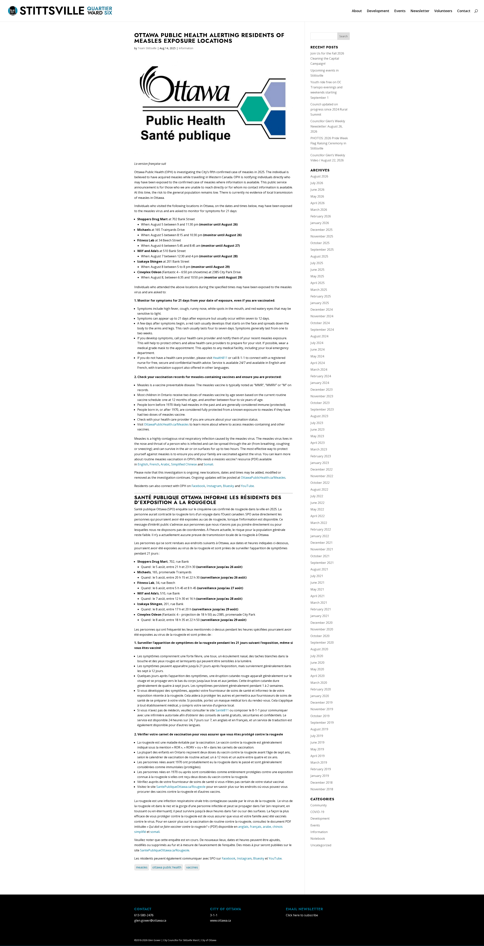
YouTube (247, 486)
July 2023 (316, 423)
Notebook (317, 838)
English (143, 464)
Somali (208, 464)
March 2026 (318, 210)
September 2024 (322, 330)
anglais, (244, 827)
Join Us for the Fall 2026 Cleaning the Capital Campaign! (327, 58)
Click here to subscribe (302, 915)
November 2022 (321, 476)
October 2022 (320, 483)
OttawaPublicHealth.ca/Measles (166, 424)
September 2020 (322, 642)
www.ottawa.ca (220, 920)
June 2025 (317, 270)
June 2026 (317, 189)
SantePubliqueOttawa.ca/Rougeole (181, 787)
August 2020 (319, 649)
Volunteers (443, 11)
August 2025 (319, 256)
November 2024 (321, 316)
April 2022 (317, 516)
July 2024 (316, 343)
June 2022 (317, 503)
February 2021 (320, 609)
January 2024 (319, 383)
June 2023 (317, 429)
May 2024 (317, 356)
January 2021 (319, 616)
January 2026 (319, 223)
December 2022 (321, 469)
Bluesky (228, 486)
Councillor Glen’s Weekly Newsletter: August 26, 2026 (327, 126)
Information (186, 48)
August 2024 (319, 336)
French (154, 464)
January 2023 (319, 463)
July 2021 (316, 576)
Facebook (198, 486)
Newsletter (419, 11)
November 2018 (321, 789)
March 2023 (318, 449)
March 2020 (318, 683)
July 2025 (316, 263)
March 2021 (318, 603)
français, (256, 827)
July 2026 (316, 183)
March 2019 (318, 762)
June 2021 (317, 582)
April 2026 (317, 203)
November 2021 (321, 549)
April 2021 (317, 596)
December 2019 (321, 702)
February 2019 (320, 769)
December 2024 (321, 309)
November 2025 (321, 236)
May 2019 (317, 749)
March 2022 (318, 523)
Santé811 (222, 710)
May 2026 (317, 196)
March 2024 (318, 369)
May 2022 (317, 509)
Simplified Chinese (184, 464)
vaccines (192, 867)
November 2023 (321, 396)
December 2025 (321, 230)
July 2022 (316, 496)
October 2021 (320, 556)
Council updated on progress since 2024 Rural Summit (328, 109)
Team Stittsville (147, 48)
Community (318, 805)
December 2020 (321, 623)
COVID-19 (317, 812)
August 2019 (319, 729)
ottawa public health (166, 867)
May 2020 (317, 669)
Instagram (214, 486)
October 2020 (320, 636)
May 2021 (317, 589)
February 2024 (320, 376)
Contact (463, 11)
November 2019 (321, 709)
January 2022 (319, 536)
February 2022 (320, 529)
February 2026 (320, 216)
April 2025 (317, 283)
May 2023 (317, 436)
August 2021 (319, 569)
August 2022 (319, 489)
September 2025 (322, 249)
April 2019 (317, 756)
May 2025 (317, 276)
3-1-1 (213, 915)
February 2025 (320, 296)
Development (378, 11)
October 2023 (320, 403)
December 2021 (321, 543)
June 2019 (317, 742)
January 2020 (319, 696)
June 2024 (317, 349)
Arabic (165, 464)
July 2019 (316, 736)
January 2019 (319, 776)
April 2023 (317, 443)
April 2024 (317, 363)
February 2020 (320, 689)
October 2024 (320, 323)
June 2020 (317, 662)
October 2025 (320, 243)
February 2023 (320, 456)
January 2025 (319, 303)
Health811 (220, 358)
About (357, 11)
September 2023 (322, 409)
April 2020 (317, 676)
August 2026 (319, 176)
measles (141, 867)
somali (155, 832)
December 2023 (321, 389)
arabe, (268, 827)
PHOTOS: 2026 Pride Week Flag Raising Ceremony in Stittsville (329, 143)
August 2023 (319, 416)
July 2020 (316, 656)
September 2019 (322, 722)
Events (400, 11)
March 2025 (318, 290)
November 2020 (321, 629)
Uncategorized (320, 845)
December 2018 (321, 782)
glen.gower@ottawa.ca (150, 920)
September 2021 (322, 563)
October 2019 (320, 716)
